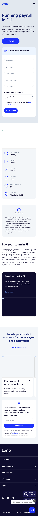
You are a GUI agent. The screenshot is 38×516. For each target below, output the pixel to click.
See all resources (18, 347)
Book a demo (11, 110)
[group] (17, 376)
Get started (9, 41)
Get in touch (9, 292)
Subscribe (19, 426)
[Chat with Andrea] (32, 510)
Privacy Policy (15, 433)
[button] (33, 3)
